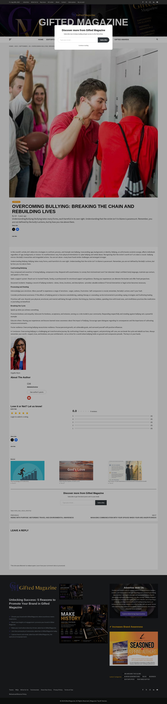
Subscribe (103, 40)
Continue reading (83, 45)
